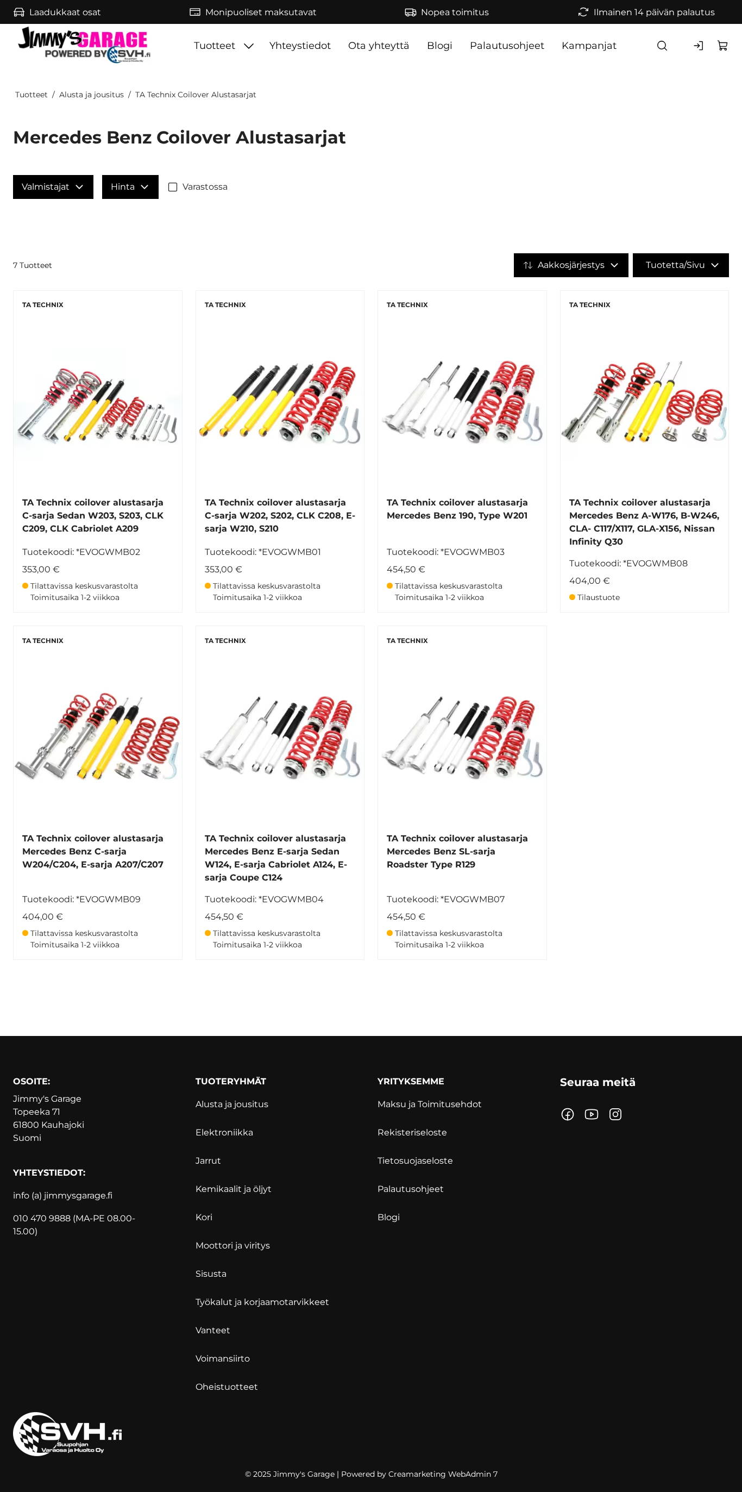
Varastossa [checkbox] (205, 187)
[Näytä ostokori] (723, 45)
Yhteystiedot (300, 46)
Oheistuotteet (227, 1387)
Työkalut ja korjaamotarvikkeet (262, 1302)
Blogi (439, 46)
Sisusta (211, 1274)
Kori (204, 1217)
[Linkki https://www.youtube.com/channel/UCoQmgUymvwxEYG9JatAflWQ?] (591, 1114)
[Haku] (662, 45)
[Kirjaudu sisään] (699, 45)
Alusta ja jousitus (91, 94)
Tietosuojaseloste (415, 1161)
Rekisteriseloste (412, 1132)
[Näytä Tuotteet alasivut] (249, 46)
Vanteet (213, 1330)
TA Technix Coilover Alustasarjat (195, 94)
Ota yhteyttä (379, 46)
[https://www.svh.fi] (371, 1434)
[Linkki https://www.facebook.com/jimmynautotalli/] (568, 1114)
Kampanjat (589, 46)
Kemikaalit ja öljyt (234, 1189)
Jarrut (208, 1161)
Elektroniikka (224, 1132)
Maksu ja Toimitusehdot (430, 1104)
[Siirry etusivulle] (85, 45)
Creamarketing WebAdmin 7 (443, 1474)
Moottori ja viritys (233, 1245)
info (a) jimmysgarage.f (61, 1195)
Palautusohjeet (507, 46)
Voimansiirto (223, 1358)
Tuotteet (214, 46)
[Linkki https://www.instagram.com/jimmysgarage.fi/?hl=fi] (615, 1114)
